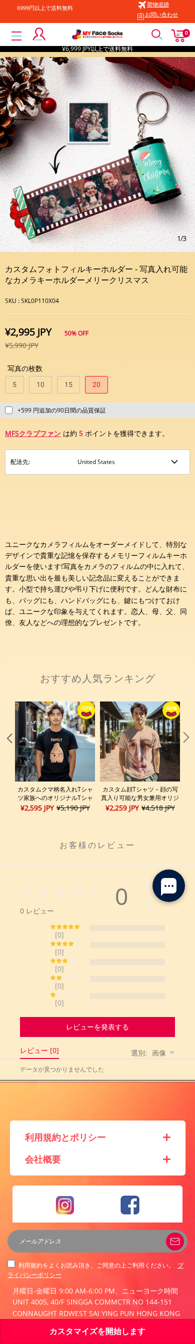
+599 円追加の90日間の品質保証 (62, 410)
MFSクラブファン (33, 433)
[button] (9, 758)
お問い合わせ (161, 14)
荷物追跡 (158, 4)
